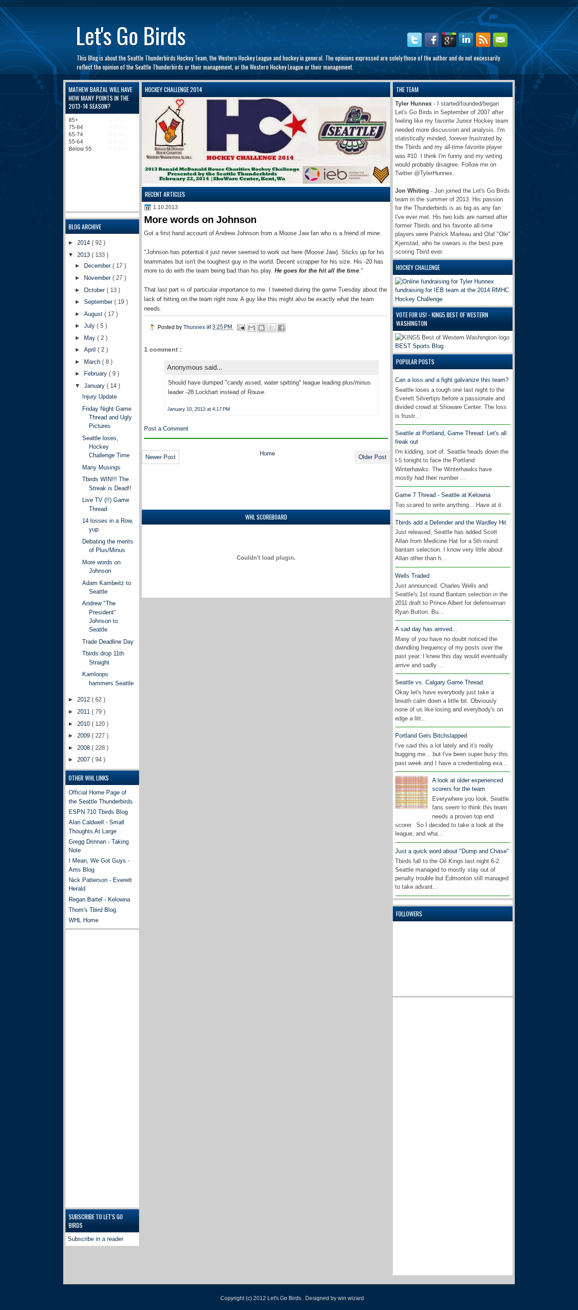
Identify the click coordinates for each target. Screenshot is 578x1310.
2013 (84, 254)
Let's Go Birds (131, 34)
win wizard (351, 1298)
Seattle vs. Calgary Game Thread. (440, 682)
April (91, 349)
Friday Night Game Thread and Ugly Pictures (107, 417)
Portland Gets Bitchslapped (431, 735)
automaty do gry (80, 4)
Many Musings (101, 467)
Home (267, 453)
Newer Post (160, 457)
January (95, 385)
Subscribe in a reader (95, 1239)
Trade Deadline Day (108, 641)
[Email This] (251, 327)
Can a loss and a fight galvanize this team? (451, 379)
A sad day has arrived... (426, 629)
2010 (84, 723)
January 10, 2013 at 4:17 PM (198, 409)
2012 (84, 699)
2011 (84, 711)
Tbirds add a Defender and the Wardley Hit (450, 522)
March (93, 361)
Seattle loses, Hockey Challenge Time (106, 447)
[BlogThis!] (261, 327)
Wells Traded (412, 575)
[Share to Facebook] (281, 327)
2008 (84, 747)
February (96, 373)
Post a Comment (166, 428)
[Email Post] (240, 327)
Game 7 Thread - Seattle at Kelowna (442, 495)
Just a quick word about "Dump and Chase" (452, 851)
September (99, 301)
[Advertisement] (431, 1135)
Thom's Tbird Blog (92, 909)
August (94, 314)
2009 (84, 735)
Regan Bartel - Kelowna (99, 899)
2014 (84, 242)
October (95, 290)
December (98, 265)
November (98, 277)
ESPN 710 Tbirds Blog (98, 811)
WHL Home (83, 920)
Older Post (373, 457)
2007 (84, 759)
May (90, 337)
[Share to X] (271, 327)
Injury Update (99, 396)
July (90, 325)
